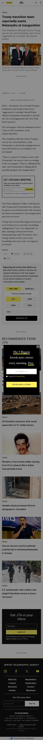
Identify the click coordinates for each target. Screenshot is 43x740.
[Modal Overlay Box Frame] (22, 370)
